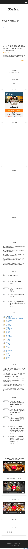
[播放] (5, 472)
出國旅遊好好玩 (9, 320)
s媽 (5, 368)
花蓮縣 (7, 346)
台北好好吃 (8, 323)
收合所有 (10, 316)
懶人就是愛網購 (9, 336)
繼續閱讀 (22, 60)
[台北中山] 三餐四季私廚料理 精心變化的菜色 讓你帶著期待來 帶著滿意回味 (17, 411)
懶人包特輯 (8, 335)
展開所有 (5, 316)
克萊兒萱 (14, 9)
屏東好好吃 (8, 332)
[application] (14, 467)
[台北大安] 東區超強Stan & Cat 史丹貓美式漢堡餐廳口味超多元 (17, 303)
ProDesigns (16, 545)
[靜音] (21, 472)
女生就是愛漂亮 (9, 328)
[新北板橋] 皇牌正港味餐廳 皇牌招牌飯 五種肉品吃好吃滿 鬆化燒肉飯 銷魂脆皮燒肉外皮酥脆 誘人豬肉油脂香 (13, 259)
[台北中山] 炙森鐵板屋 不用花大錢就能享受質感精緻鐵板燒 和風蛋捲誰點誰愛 (17, 403)
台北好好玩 (8, 324)
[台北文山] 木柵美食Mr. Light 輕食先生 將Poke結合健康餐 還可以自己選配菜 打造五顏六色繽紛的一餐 (14, 369)
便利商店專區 (8, 317)
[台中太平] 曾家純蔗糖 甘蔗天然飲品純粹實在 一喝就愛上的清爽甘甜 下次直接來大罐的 (14, 48)
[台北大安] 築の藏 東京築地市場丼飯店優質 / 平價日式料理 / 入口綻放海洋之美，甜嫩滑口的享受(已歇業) (14, 375)
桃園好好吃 (8, 343)
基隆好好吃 (8, 327)
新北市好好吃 (8, 338)
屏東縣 (7, 333)
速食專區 (7, 348)
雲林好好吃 (8, 353)
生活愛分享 (8, 344)
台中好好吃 (5, 43)
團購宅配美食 (8, 325)
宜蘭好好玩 (8, 331)
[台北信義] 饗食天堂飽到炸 (17, 295)
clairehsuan (6, 52)
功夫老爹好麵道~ (14, 275)
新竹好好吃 (8, 339)
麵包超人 (7, 358)
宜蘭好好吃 (8, 329)
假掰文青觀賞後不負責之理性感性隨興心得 (14, 318)
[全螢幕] (23, 472)
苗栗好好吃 (8, 347)
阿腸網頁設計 (25, 548)
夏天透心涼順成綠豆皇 (15, 281)
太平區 (9, 43)
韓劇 (6, 354)
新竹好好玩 (8, 340)
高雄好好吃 (8, 355)
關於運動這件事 (9, 350)
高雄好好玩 (8, 357)
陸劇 (6, 351)
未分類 (7, 342)
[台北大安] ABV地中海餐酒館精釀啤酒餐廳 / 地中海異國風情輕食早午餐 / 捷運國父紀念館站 (13, 380)
